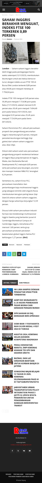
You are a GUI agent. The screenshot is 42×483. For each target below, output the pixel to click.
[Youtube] (30, 451)
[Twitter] (9, 254)
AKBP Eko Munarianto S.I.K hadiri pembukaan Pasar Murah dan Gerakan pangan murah (27, 304)
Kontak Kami (30, 474)
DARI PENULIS (24, 283)
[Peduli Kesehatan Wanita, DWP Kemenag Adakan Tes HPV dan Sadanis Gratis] (7, 347)
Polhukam (27, 244)
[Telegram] (24, 254)
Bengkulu (6, 305)
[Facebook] (4, 254)
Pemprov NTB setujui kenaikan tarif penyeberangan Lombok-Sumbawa (11, 270)
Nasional (19, 244)
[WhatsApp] (14, 254)
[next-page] (7, 411)
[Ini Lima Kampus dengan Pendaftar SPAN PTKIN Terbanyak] (7, 292)
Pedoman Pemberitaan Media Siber (21, 476)
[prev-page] (3, 411)
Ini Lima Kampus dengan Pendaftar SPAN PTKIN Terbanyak (26, 292)
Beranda (4, 15)
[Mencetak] (19, 254)
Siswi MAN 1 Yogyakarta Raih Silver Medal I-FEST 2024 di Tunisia (26, 326)
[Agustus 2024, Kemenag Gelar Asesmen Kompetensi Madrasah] (7, 337)
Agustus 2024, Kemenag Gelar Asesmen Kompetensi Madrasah (26, 337)
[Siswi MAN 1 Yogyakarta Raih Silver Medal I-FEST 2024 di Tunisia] (7, 326)
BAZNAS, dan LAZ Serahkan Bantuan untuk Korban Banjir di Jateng (26, 362)
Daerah (5, 363)
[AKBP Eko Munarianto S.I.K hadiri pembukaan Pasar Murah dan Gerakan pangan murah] (7, 302)
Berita (5, 329)
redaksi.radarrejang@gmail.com (21, 445)
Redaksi (9, 39)
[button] (3, 10)
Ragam (11, 15)
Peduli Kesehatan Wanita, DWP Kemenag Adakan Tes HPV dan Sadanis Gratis (25, 349)
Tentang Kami (18, 474)
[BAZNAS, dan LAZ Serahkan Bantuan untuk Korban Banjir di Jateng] (7, 361)
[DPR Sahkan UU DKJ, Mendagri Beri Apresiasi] (7, 316)
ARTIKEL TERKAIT (10, 283)
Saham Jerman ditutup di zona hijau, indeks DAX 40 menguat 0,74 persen (31, 270)
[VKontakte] (24, 451)
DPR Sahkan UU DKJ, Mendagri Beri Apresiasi (26, 314)
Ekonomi (18, 15)
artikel (5, 339)
